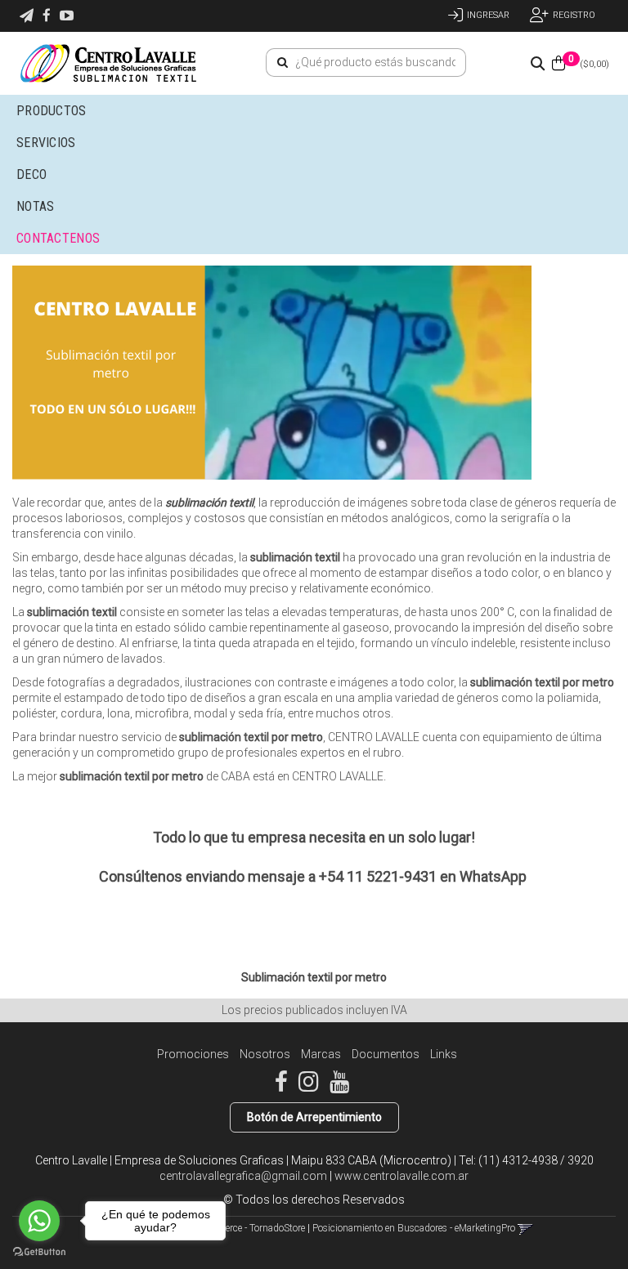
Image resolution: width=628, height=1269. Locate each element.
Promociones (193, 1054)
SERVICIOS (47, 142)
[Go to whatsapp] (39, 1220)
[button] (26, 16)
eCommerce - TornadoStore (248, 1228)
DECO (31, 174)
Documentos (385, 1054)
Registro (574, 15)
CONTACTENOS (58, 238)
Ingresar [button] (488, 15)
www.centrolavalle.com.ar (401, 1175)
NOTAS (35, 206)
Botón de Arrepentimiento (314, 1117)
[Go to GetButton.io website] (39, 1252)
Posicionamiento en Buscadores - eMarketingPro (413, 1228)
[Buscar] (282, 63)
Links (443, 1054)
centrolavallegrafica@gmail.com (243, 1175)
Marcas (321, 1054)
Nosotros (265, 1054)
